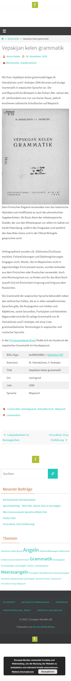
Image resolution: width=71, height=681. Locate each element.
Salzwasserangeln (61, 569)
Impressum (61, 598)
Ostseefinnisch (45, 407)
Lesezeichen (13, 412)
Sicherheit (5, 575)
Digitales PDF (55, 353)
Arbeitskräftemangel (49, 547)
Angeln (31, 546)
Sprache (39, 575)
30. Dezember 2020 (36, 56)
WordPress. (49, 623)
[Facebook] (35, 5)
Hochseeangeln (7, 562)
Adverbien (5, 547)
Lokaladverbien (41, 562)
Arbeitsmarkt (64, 547)
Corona (10, 556)
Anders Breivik (16, 547)
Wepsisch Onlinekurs (49, 606)
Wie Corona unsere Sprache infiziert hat (25, 508)
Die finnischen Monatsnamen (19, 496)
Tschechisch (55, 575)
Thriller (46, 575)
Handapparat (28, 407)
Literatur (30, 562)
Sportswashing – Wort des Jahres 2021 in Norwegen (32, 502)
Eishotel (17, 556)
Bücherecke (13, 38)
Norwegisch (34, 569)
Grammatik (13, 407)
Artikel (4, 556)
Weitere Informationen (23, 671)
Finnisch (25, 556)
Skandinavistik (16, 575)
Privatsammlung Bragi (22, 338)
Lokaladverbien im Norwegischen (16, 433)
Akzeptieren (47, 671)
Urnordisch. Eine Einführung (58, 433)
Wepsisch (60, 407)
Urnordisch (6, 580)
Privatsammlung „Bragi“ (17, 606)
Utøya (14, 580)
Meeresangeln (14, 569)
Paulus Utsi (9, 514)
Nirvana (37, 623)
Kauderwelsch (29, 61)
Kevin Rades (13, 56)
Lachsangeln (20, 562)
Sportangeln (29, 575)
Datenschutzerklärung (35, 598)
